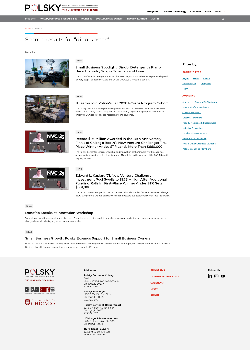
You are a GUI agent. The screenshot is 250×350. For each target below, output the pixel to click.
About (219, 11)
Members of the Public (194, 138)
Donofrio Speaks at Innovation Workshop (59, 213)
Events (206, 78)
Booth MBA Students (205, 102)
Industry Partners (137, 19)
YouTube (223, 276)
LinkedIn (210, 276)
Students (30, 19)
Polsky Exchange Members (196, 149)
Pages (185, 78)
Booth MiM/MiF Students (195, 107)
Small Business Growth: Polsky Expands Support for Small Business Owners (87, 238)
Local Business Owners (109, 19)
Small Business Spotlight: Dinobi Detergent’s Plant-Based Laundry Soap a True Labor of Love (118, 69)
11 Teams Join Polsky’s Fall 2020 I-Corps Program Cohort (122, 103)
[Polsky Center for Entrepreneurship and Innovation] (61, 7)
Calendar (195, 11)
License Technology (174, 11)
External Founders (192, 117)
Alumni (155, 19)
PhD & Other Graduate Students (199, 143)
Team (185, 89)
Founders (86, 19)
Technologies (189, 83)
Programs (153, 11)
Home (28, 28)
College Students (191, 112)
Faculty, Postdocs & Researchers (58, 19)
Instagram (216, 276)
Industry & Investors (192, 128)
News (208, 11)
